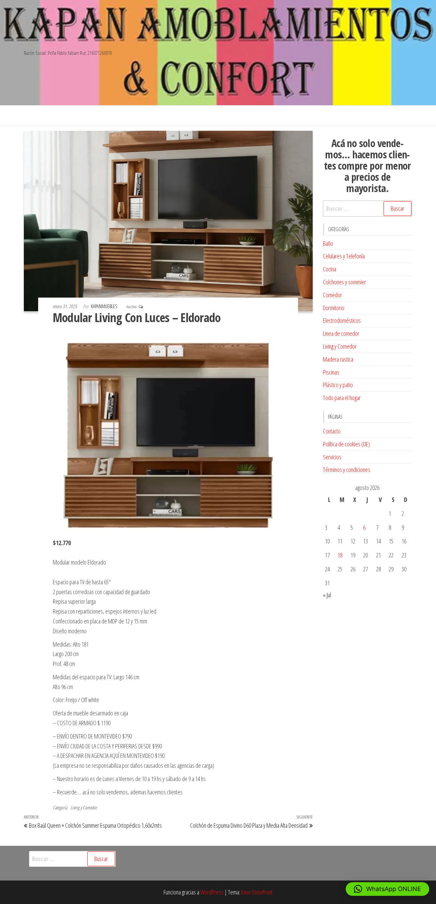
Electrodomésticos (342, 320)
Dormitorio (333, 308)
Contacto (332, 431)
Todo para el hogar (342, 398)
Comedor (332, 295)
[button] (387, 889)
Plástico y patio (338, 385)
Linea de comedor (341, 333)
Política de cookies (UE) (346, 444)
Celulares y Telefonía (344, 256)
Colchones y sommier (344, 282)
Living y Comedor (84, 807)
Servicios (332, 457)
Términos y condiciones (346, 469)
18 (340, 555)
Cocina (329, 269)
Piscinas (331, 372)
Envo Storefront (256, 892)
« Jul (327, 595)
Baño (328, 243)
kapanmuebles (104, 306)
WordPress (211, 892)
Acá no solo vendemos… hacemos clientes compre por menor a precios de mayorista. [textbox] (367, 166)
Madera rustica (338, 359)
